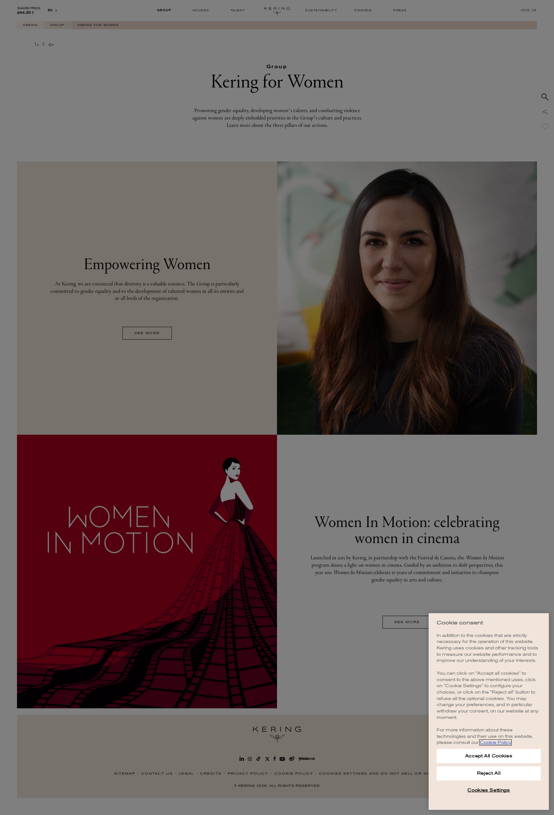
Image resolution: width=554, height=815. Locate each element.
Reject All (489, 773)
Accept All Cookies (489, 755)
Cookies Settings (488, 790)
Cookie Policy (495, 742)
